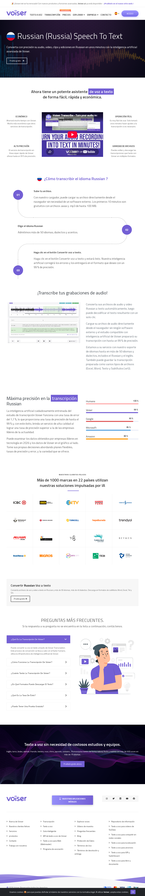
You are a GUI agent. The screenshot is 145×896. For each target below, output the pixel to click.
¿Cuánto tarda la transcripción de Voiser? (30, 673)
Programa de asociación (53, 848)
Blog (79, 835)
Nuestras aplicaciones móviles (73, 800)
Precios (66, 12)
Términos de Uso (84, 845)
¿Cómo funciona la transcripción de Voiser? (31, 662)
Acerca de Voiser (16, 821)
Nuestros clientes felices (19, 826)
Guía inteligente (49, 831)
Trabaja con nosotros (18, 845)
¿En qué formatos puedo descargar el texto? (32, 684)
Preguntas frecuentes (86, 831)
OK (133, 891)
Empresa (92, 14)
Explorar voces (83, 821)
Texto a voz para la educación (123, 842)
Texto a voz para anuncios (122, 847)
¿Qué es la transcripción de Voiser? (28, 639)
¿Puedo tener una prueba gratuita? (27, 706)
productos (13, 835)
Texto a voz (36, 14)
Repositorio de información (123, 821)
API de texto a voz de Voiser (55, 835)
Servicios (13, 831)
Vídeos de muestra (85, 826)
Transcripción (52, 14)
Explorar (78, 14)
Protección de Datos (85, 840)
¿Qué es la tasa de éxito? (23, 695)
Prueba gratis (15, 60)
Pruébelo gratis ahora (72, 764)
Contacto (106, 14)
